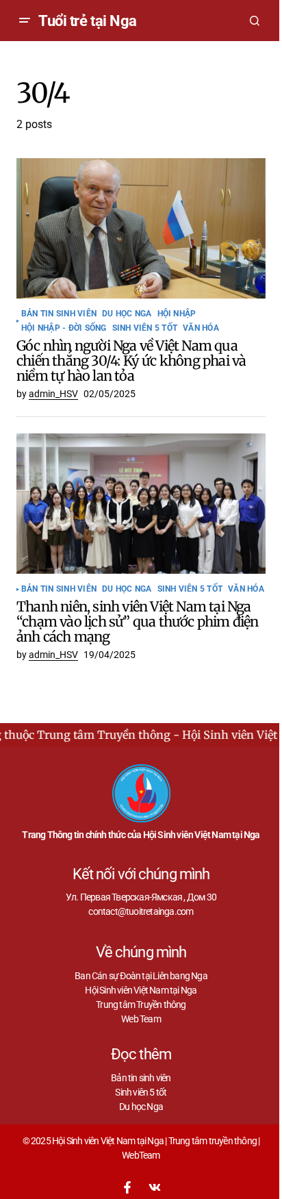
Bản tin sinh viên (59, 314)
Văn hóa (201, 328)
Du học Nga (126, 314)
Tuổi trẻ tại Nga (87, 20)
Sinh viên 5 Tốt (145, 328)
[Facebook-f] (127, 1187)
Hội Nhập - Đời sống (64, 328)
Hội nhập (176, 314)
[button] (24, 20)
